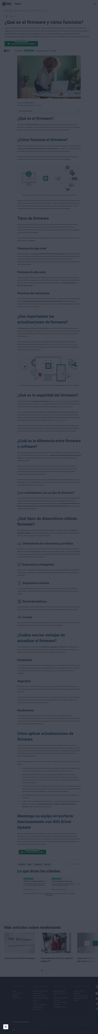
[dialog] (49, 517)
